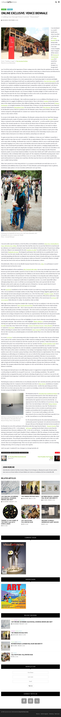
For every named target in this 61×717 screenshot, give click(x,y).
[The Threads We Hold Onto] (30, 488)
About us (38, 713)
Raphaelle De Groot (13, 252)
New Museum (46, 107)
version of (36, 325)
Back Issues (57, 713)
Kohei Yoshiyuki (36, 330)
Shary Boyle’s (42, 384)
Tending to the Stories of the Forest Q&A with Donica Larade (9, 522)
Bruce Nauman (49, 325)
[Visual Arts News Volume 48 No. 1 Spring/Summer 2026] (13, 558)
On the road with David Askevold (17, 457)
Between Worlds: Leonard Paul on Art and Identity (50, 497)
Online (3, 9)
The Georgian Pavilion (22, 61)
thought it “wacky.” (49, 293)
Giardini (46, 101)
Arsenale (50, 119)
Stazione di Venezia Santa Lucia (55, 57)
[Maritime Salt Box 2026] (13, 596)
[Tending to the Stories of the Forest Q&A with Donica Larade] (10, 512)
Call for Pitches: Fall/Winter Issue (27, 521)
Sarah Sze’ (8, 289)
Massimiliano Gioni (19, 107)
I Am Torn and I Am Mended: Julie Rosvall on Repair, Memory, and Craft (9, 498)
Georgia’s (48, 343)
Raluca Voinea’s (53, 404)
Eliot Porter (12, 327)
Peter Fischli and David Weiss (25, 305)
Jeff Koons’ (29, 428)
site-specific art (15, 452)
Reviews (10, 9)
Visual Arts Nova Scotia (23, 711)
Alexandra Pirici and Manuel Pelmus (48, 393)
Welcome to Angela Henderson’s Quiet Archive (50, 521)
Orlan (42, 264)
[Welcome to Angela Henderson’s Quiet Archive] (51, 512)
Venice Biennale (24, 452)
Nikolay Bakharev (38, 321)
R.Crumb (3, 325)
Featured (16, 620)
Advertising (51, 713)
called (31, 250)
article (49, 81)
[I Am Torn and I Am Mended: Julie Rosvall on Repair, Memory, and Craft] (10, 488)
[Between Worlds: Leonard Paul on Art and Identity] (51, 488)
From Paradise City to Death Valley (45, 458)
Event (12, 620)
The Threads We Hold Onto (30, 496)
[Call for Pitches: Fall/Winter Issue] (30, 512)
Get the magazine (44, 713)
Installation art (6, 452)
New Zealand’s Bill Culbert (30, 269)
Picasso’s (51, 426)
